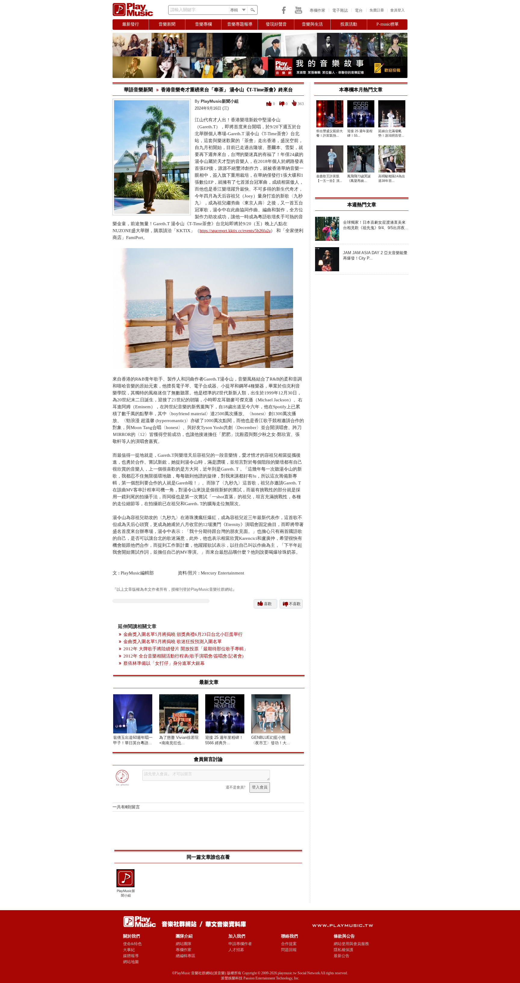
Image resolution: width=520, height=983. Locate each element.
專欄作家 (317, 10)
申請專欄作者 (240, 943)
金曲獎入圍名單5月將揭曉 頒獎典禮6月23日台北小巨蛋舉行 (183, 634)
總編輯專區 (185, 955)
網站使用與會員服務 (351, 943)
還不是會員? (235, 787)
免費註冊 (377, 10)
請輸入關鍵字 (183, 10)
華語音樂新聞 (138, 89)
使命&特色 (132, 943)
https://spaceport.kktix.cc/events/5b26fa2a (235, 231)
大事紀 (129, 949)
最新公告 (341, 955)
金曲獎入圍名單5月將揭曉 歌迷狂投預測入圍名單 (172, 641)
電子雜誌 (340, 10)
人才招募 (236, 949)
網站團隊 (183, 943)
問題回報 (289, 949)
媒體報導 (131, 955)
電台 (359, 10)
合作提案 (289, 943)
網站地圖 (131, 962)
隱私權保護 (343, 949)
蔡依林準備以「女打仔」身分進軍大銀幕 (164, 663)
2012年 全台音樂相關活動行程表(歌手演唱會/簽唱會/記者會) (183, 656)
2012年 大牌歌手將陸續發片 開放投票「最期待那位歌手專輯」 (185, 648)
